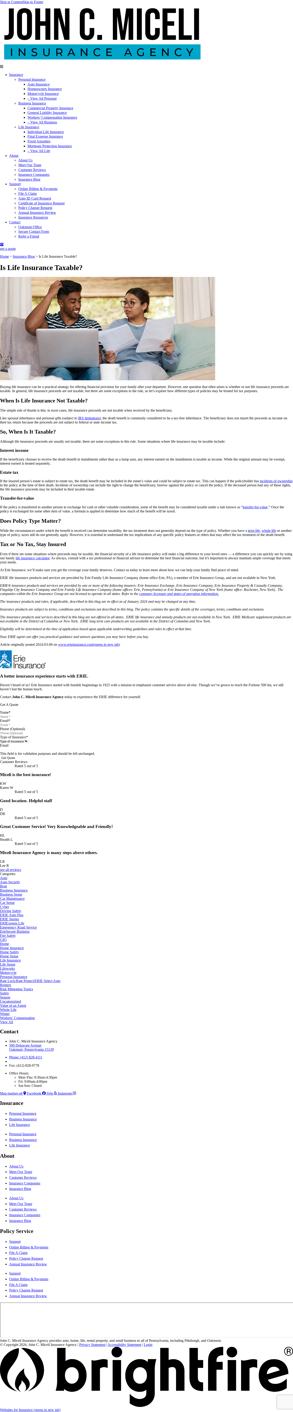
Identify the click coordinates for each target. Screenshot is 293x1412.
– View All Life (38, 151)
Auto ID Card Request (34, 198)
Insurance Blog (29, 179)
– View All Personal (42, 98)
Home (4, 256)
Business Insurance (32, 103)
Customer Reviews (32, 170)
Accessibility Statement (124, 1345)
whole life (269, 531)
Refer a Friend (28, 236)
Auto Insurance (38, 84)
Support (15, 184)
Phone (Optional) (12, 729)
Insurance (16, 75)
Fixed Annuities (38, 141)
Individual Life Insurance (45, 132)
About (13, 156)
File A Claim (27, 194)
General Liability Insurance (47, 113)
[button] (146, 67)
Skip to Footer (33, 2)
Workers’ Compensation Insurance (52, 117)
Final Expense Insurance (45, 136)
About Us (25, 160)
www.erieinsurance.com (89, 644)
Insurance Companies (33, 175)
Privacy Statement (92, 1345)
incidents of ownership (276, 481)
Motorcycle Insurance (43, 94)
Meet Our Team (29, 165)
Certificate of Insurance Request (41, 203)
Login (148, 1345)
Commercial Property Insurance (50, 108)
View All (6, 1022)
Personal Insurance (32, 79)
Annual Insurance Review (37, 212)
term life (254, 531)
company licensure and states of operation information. (179, 594)
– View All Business (42, 122)
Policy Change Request (35, 208)
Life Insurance (28, 127)
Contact (14, 222)
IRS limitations (89, 418)
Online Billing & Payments (37, 189)
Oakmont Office (30, 227)
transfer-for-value (255, 507)
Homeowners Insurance (44, 89)
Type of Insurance (14, 737)
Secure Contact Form (33, 231)
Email (5, 721)
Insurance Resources (33, 217)
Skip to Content (11, 2)
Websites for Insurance (30, 1410)
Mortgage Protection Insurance (49, 146)
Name (5, 712)
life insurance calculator (32, 558)
